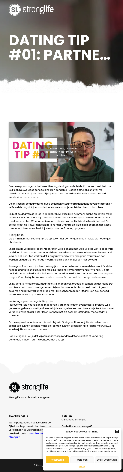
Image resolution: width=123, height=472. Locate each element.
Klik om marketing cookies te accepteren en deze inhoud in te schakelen (61, 152)
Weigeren (82, 459)
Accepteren (57, 459)
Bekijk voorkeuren (107, 459)
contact (45, 339)
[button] (117, 431)
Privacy (82, 466)
